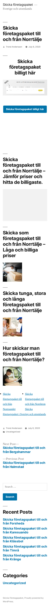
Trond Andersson (14, 47)
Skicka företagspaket (18, 5)
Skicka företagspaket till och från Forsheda (25, 521)
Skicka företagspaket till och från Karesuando (25, 530)
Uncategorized (13, 432)
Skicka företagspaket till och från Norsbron (35, 399)
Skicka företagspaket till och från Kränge (25, 557)
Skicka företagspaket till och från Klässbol (25, 539)
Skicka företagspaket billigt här (25, 109)
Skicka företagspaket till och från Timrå (25, 548)
